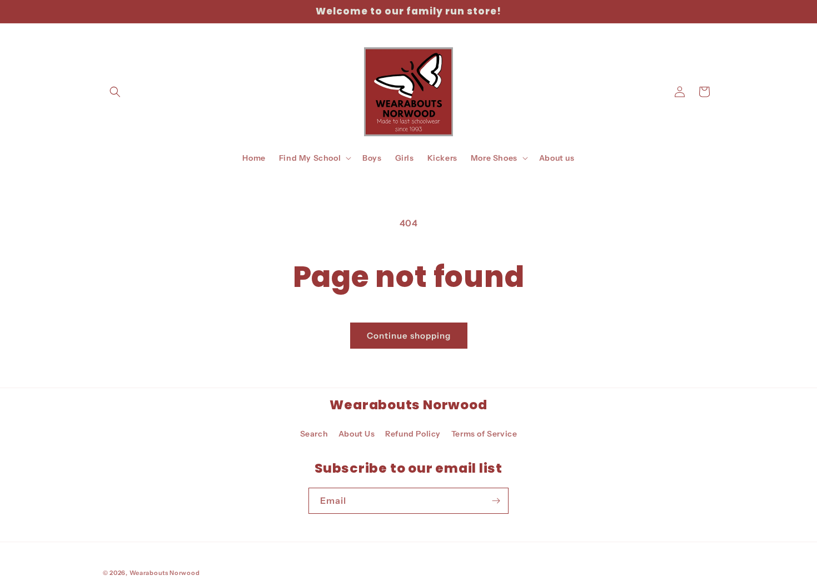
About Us (356, 434)
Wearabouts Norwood (164, 573)
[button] (115, 92)
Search (314, 434)
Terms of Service (484, 434)
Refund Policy (413, 434)
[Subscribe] (496, 501)
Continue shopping (409, 335)
